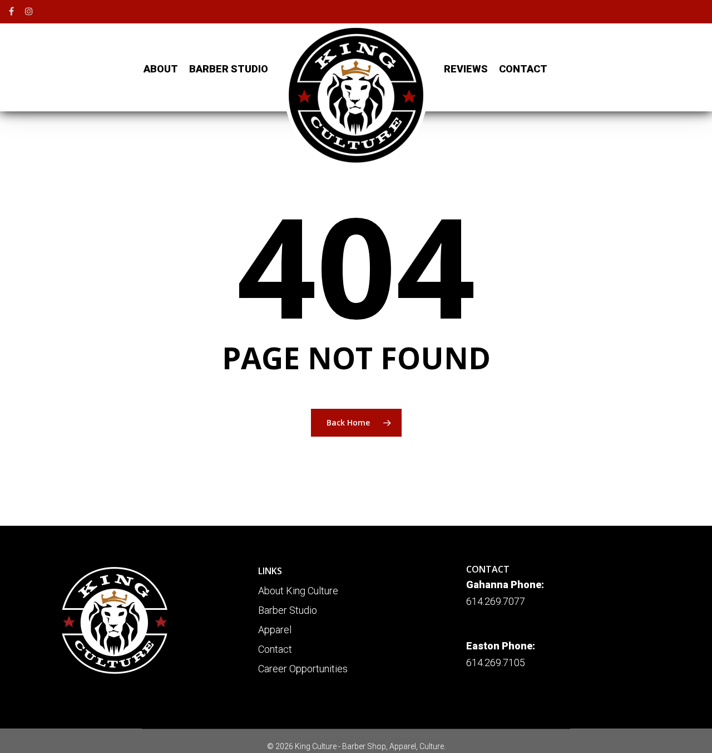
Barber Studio (287, 610)
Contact (275, 649)
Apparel (274, 629)
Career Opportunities (303, 668)
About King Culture (298, 590)
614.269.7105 (495, 662)
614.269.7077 (495, 601)
